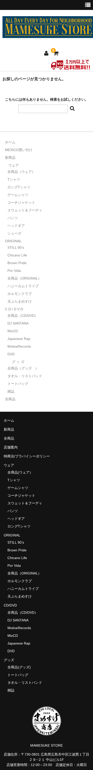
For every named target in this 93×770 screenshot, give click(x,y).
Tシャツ (13, 179)
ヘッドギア (16, 226)
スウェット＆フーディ (24, 210)
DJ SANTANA (18, 323)
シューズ (14, 233)
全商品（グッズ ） (23, 368)
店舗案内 (11, 447)
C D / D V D (14, 309)
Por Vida (14, 271)
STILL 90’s (15, 247)
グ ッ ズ (18, 362)
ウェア (13, 165)
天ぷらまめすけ (19, 301)
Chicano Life (17, 255)
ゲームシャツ (17, 195)
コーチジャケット (21, 202)
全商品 (10, 399)
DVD (11, 354)
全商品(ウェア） (20, 472)
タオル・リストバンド (24, 376)
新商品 (10, 158)
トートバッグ (17, 384)
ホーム (10, 142)
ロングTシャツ (19, 187)
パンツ (12, 218)
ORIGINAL (13, 241)
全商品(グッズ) (19, 667)
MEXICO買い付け (18, 150)
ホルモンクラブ (19, 294)
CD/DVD (10, 605)
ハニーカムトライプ (23, 286)
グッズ (11, 660)
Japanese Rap (18, 339)
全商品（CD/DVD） (24, 316)
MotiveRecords (19, 346)
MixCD (12, 331)
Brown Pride (17, 263)
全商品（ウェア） (23, 172)
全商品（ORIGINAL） (24, 278)
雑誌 (10, 391)
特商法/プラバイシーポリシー (27, 456)
